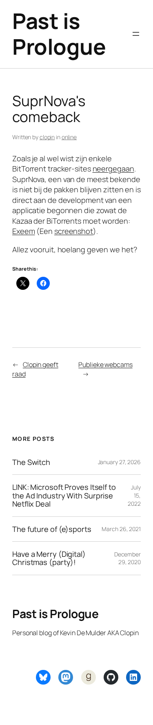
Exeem (23, 231)
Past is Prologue (59, 33)
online (69, 137)
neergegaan (113, 168)
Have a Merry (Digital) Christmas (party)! (49, 558)
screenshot (73, 231)
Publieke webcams (105, 364)
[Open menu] (136, 34)
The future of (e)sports (51, 529)
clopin (47, 137)
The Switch (31, 462)
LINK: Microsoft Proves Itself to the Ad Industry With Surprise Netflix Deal (64, 495)
